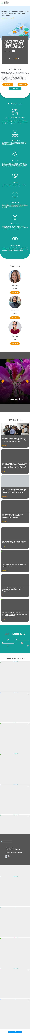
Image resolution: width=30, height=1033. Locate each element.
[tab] (9, 58)
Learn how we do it (7, 18)
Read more (4, 445)
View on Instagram (15, 1031)
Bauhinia (15, 399)
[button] (2, 381)
